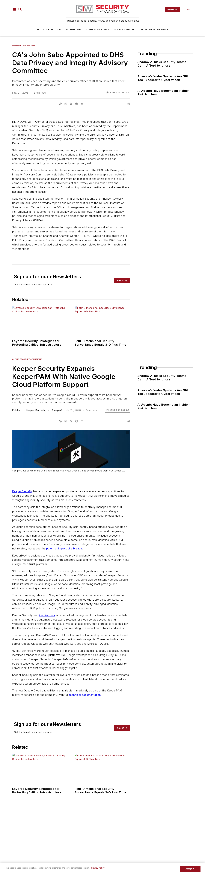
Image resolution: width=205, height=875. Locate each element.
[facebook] (60, 103)
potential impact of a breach (64, 548)
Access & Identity (125, 29)
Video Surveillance (98, 29)
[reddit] (76, 103)
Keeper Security (22, 491)
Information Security (24, 45)
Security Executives (49, 29)
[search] (20, 9)
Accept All (190, 869)
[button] (14, 9)
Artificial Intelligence (154, 29)
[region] (102, 869)
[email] (81, 103)
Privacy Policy (97, 868)
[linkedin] (65, 103)
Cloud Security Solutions (27, 359)
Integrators (73, 29)
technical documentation (85, 694)
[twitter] (71, 103)
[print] (128, 103)
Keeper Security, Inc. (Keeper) (44, 410)
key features (47, 615)
